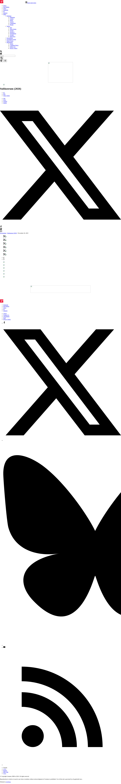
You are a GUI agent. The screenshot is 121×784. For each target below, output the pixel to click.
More (4, 14)
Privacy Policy (13, 48)
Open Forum (10, 41)
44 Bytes (8, 782)
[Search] (1, 52)
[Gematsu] (12, 3)
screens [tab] (5, 101)
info (4, 98)
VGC (4, 773)
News (4, 5)
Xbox (4, 8)
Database (9, 16)
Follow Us (12, 47)
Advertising (6, 316)
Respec (5, 770)
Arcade (12, 35)
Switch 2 (12, 32)
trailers (5, 103)
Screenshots (10, 38)
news (4, 100)
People (11, 24)
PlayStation (6, 7)
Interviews (12, 36)
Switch (11, 30)
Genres (12, 22)
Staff (4, 318)
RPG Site (5, 772)
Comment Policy (14, 45)
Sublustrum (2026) (12, 233)
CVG (4, 769)
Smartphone (13, 33)
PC (4, 11)
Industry (5, 13)
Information (10, 42)
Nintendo (5, 10)
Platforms (12, 17)
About (11, 44)
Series (11, 20)
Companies (13, 23)
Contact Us (6, 315)
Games (11, 19)
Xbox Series (13, 29)
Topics (8, 26)
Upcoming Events (11, 39)
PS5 (11, 27)
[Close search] (1, 54)
